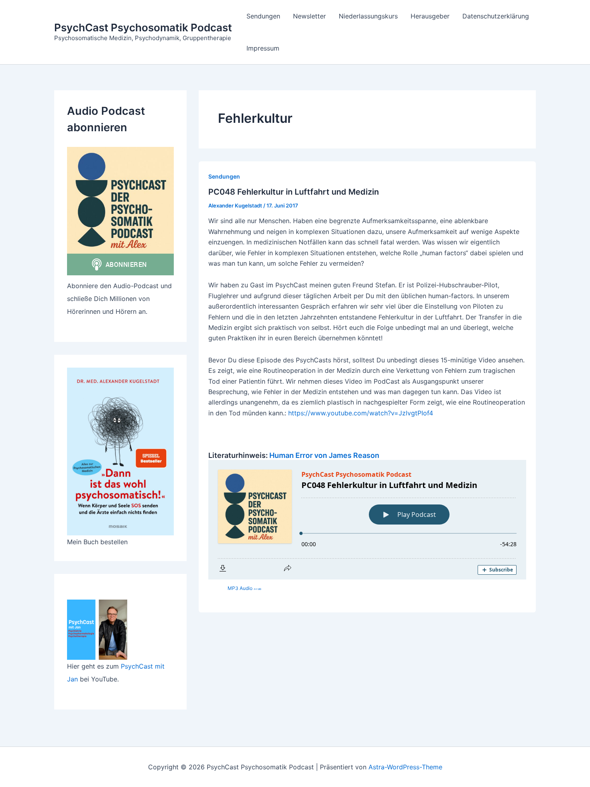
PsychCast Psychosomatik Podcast (143, 27)
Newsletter (309, 16)
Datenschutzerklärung (495, 16)
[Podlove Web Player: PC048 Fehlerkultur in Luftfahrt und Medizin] (367, 520)
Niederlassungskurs (368, 16)
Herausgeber (430, 16)
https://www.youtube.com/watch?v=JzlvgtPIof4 (360, 413)
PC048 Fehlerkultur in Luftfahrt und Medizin (293, 192)
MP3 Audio (244, 588)
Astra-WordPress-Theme (405, 767)
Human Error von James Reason (324, 455)
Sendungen (263, 16)
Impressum (262, 48)
